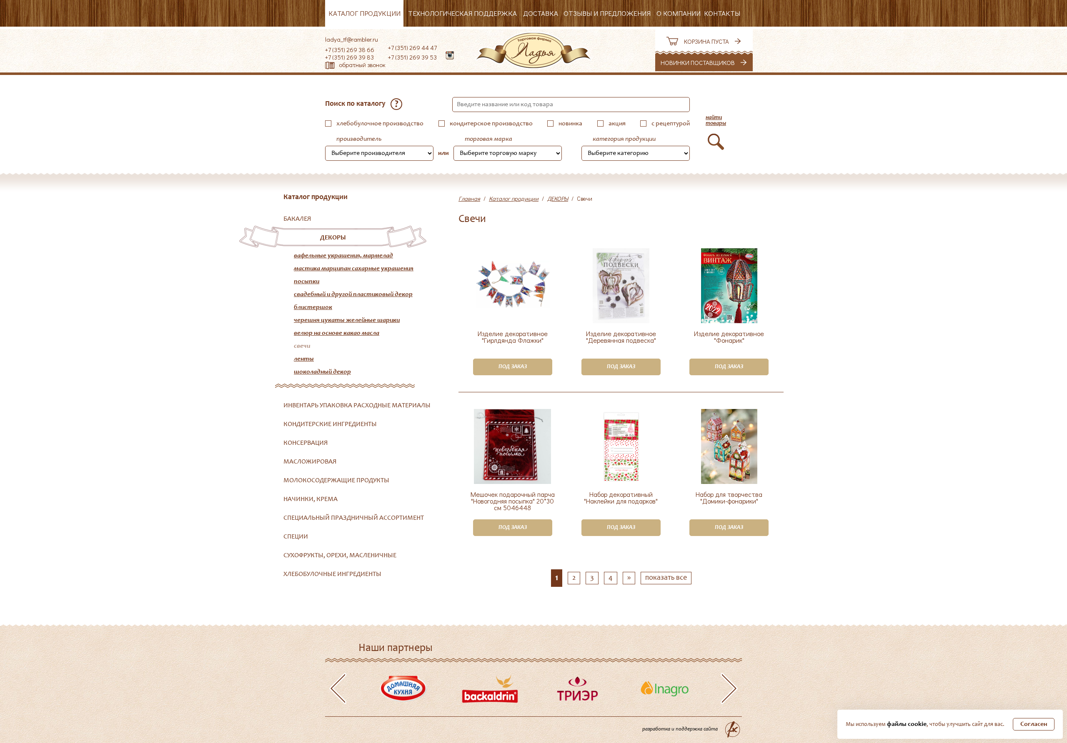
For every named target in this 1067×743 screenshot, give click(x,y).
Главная (469, 198)
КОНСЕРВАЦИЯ (305, 443)
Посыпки (306, 281)
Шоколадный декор (322, 372)
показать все (666, 578)
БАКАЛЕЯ (297, 219)
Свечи (302, 346)
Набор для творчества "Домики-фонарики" (729, 498)
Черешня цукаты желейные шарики (347, 320)
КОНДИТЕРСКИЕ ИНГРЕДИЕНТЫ (330, 424)
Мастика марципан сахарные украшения (353, 268)
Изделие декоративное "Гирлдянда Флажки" (513, 337)
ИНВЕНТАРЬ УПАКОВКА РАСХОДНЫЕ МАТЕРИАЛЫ (357, 405)
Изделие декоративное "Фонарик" (729, 337)
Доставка (540, 13)
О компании (678, 13)
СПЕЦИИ (295, 537)
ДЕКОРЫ (333, 237)
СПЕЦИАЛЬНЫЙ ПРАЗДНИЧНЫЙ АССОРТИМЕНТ (353, 518)
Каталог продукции (364, 13)
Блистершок (313, 307)
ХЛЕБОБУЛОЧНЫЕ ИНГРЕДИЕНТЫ (332, 574)
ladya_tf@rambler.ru (351, 39)
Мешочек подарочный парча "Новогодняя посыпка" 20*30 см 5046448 (513, 501)
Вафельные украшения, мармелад (343, 255)
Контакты (722, 13)
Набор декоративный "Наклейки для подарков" (621, 498)
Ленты (304, 359)
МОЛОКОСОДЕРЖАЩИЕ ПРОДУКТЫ (336, 480)
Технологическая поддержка (462, 13)
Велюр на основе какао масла (336, 333)
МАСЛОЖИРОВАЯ (310, 462)
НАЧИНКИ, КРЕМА (310, 499)
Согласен (1033, 724)
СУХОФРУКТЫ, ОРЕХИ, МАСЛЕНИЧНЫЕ (339, 555)
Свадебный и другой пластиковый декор (353, 294)
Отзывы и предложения (607, 13)
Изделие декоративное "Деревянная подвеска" (621, 337)
